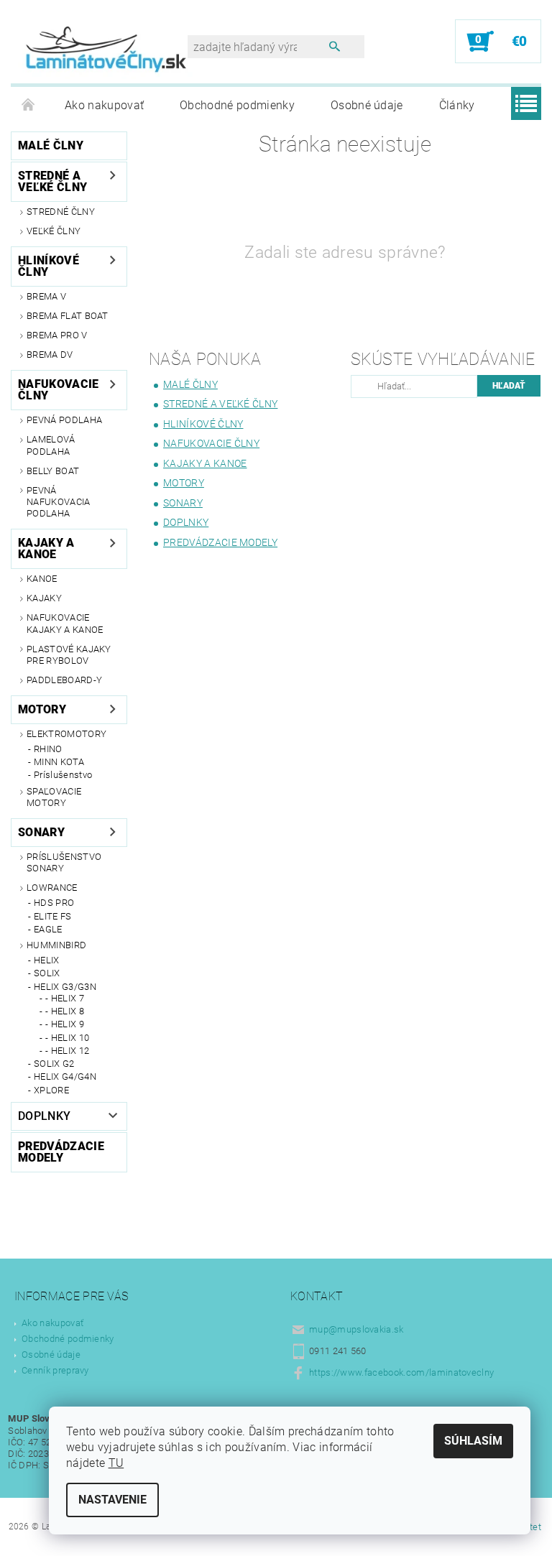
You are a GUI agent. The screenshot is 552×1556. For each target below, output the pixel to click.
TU (116, 1463)
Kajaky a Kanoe (46, 548)
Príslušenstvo (63, 774)
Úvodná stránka (29, 105)
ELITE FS (53, 916)
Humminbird (56, 945)
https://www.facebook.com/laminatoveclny (401, 1372)
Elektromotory (66, 733)
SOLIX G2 (54, 1063)
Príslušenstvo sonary (64, 862)
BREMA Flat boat (68, 315)
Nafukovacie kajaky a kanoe (65, 623)
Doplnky (44, 1116)
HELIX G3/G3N (65, 986)
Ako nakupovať (104, 105)
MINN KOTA (59, 761)
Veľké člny (53, 231)
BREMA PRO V (57, 335)
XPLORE (51, 1090)
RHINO (48, 749)
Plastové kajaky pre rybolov (69, 655)
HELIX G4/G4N (65, 1076)
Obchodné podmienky (237, 105)
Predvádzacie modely (61, 1151)
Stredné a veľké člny (52, 181)
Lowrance (52, 887)
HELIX (47, 960)
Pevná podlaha (64, 420)
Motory (42, 709)
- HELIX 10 (67, 1037)
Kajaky (44, 598)
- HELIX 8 (64, 1011)
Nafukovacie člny (58, 389)
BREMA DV (50, 354)
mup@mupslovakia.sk (356, 1329)
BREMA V (46, 296)
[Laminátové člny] (106, 49)
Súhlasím (473, 1441)
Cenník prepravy (55, 1370)
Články (457, 105)
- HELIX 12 (67, 1050)
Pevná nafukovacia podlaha (59, 502)
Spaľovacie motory (54, 797)
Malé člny (50, 145)
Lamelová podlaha (51, 445)
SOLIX (47, 973)
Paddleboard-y (64, 680)
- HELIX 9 (64, 1024)
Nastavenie (112, 1499)
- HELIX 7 (64, 998)
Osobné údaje (367, 105)
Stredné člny (61, 211)
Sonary (41, 832)
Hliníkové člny (48, 266)
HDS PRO (54, 902)
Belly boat (53, 471)
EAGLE (48, 929)
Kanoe (42, 578)
